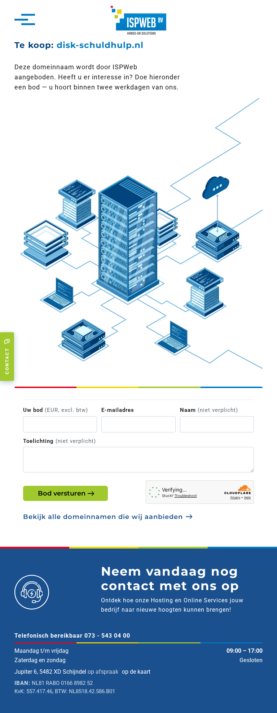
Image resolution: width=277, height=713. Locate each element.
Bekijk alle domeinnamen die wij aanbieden (103, 517)
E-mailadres (117, 410)
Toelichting (59, 441)
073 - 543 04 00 (107, 635)
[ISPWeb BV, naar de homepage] (138, 19)
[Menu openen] (21, 20)
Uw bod (55, 410)
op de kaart (136, 671)
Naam (209, 410)
